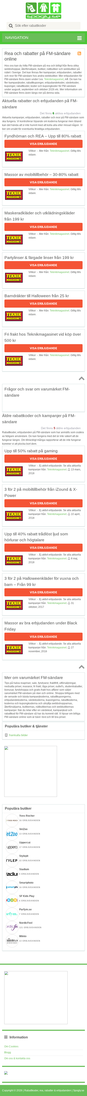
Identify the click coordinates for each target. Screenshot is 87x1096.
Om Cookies (11, 1046)
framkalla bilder (18, 735)
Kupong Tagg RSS (79, 54)
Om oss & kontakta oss (17, 1058)
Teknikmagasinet (54, 79)
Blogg (7, 1052)
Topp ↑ (80, 378)
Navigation (16, 37)
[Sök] (11, 26)
